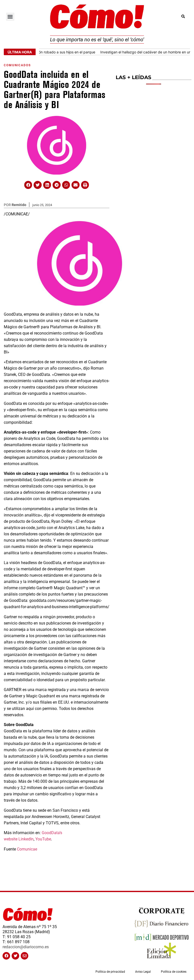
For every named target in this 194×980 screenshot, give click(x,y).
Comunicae (27, 849)
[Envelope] (24, 956)
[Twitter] (15, 956)
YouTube (43, 839)
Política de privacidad (110, 971)
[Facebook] (6, 956)
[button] (10, 17)
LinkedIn (26, 839)
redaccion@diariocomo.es (26, 946)
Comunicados (17, 65)
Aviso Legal (143, 971)
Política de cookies (173, 971)
